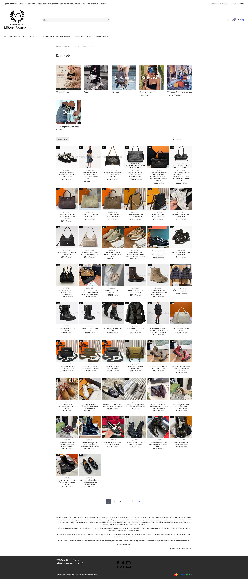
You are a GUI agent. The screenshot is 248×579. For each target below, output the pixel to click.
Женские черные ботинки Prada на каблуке (135, 443)
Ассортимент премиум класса (14, 36)
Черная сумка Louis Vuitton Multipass (158, 215)
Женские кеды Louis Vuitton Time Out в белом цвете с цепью (90, 406)
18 (132, 501)
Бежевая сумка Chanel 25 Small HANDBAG (113, 291)
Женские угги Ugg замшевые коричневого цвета (66, 406)
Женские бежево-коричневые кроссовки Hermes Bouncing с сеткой (135, 254)
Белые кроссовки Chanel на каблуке (181, 215)
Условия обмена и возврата (70, 4)
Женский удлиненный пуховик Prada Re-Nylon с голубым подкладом (158, 330)
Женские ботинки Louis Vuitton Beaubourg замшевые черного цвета (90, 444)
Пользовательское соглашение (47, 4)
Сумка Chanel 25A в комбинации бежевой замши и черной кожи (90, 292)
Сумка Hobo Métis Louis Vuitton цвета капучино (89, 253)
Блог (83, 4)
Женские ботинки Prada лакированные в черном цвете (158, 444)
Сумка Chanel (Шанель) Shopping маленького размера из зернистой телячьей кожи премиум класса (181, 176)
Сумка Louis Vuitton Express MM (135, 367)
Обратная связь (92, 4)
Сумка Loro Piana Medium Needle (181, 329)
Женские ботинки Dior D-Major (67, 329)
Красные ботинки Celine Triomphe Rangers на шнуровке (181, 368)
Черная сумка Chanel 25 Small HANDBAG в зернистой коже (66, 292)
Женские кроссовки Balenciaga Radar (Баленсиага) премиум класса (90, 175)
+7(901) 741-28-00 (237, 4)
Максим (76, 560)
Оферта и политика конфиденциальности (19, 4)
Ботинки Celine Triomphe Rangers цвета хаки (158, 367)
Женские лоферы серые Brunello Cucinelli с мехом (135, 405)
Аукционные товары (102, 36)
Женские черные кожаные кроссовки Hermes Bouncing (158, 253)
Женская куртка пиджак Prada (135, 329)
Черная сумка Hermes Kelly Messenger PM (67, 367)
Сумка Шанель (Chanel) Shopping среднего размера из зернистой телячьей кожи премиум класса (158, 176)
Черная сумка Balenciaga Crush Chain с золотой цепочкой (112, 174)
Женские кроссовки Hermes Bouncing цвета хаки (112, 254)
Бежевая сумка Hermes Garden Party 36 (90, 215)
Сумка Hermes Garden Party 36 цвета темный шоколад (67, 216)
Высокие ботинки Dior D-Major (90, 329)
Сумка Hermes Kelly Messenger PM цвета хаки (90, 367)
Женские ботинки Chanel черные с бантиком (181, 443)
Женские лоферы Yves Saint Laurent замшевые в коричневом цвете (158, 406)
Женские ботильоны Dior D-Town (112, 329)
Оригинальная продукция (83, 36)
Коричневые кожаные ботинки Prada (135, 291)
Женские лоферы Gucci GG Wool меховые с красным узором (67, 444)
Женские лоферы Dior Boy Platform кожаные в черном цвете (89, 482)
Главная (58, 46)
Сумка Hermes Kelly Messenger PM (113, 367)
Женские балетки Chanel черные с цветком (113, 443)
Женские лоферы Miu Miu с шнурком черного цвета (112, 405)
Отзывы (103, 4)
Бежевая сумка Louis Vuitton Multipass (135, 215)
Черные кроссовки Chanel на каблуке (181, 253)
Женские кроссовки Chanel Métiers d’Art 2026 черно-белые (67, 174)
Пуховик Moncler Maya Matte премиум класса (181, 290)
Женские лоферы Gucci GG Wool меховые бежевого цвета (181, 406)
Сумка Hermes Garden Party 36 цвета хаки (112, 215)
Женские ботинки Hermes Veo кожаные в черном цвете (66, 482)
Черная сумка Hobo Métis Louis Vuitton (67, 253)
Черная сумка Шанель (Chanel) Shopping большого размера (135, 174)
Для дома (33, 36)
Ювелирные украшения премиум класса (55, 36)
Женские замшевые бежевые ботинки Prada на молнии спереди (158, 292)
